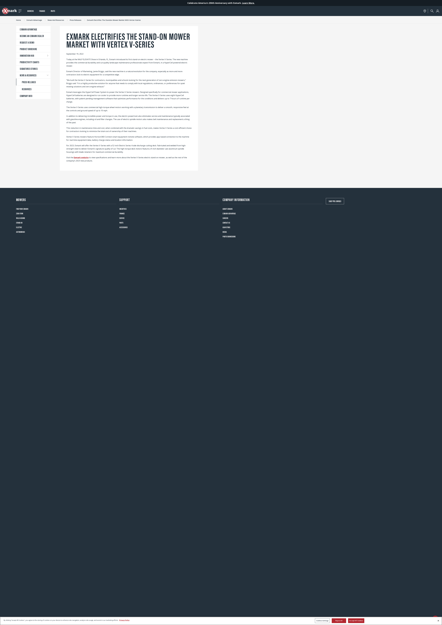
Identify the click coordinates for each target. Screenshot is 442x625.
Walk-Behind (20, 218)
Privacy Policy (124, 620)
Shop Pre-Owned (335, 201)
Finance (42, 11)
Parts (53, 11)
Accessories (123, 227)
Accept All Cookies (356, 621)
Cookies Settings (322, 621)
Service (122, 218)
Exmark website (81, 157)
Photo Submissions (229, 236)
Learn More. (248, 3)
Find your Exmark (22, 208)
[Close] (438, 620)
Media (225, 231)
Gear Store (226, 227)
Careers (225, 218)
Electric (19, 227)
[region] (221, 621)
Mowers (30, 11)
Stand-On (19, 222)
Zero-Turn (19, 213)
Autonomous (20, 231)
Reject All (338, 621)
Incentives (122, 208)
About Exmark (228, 208)
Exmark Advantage (229, 213)
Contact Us (226, 222)
